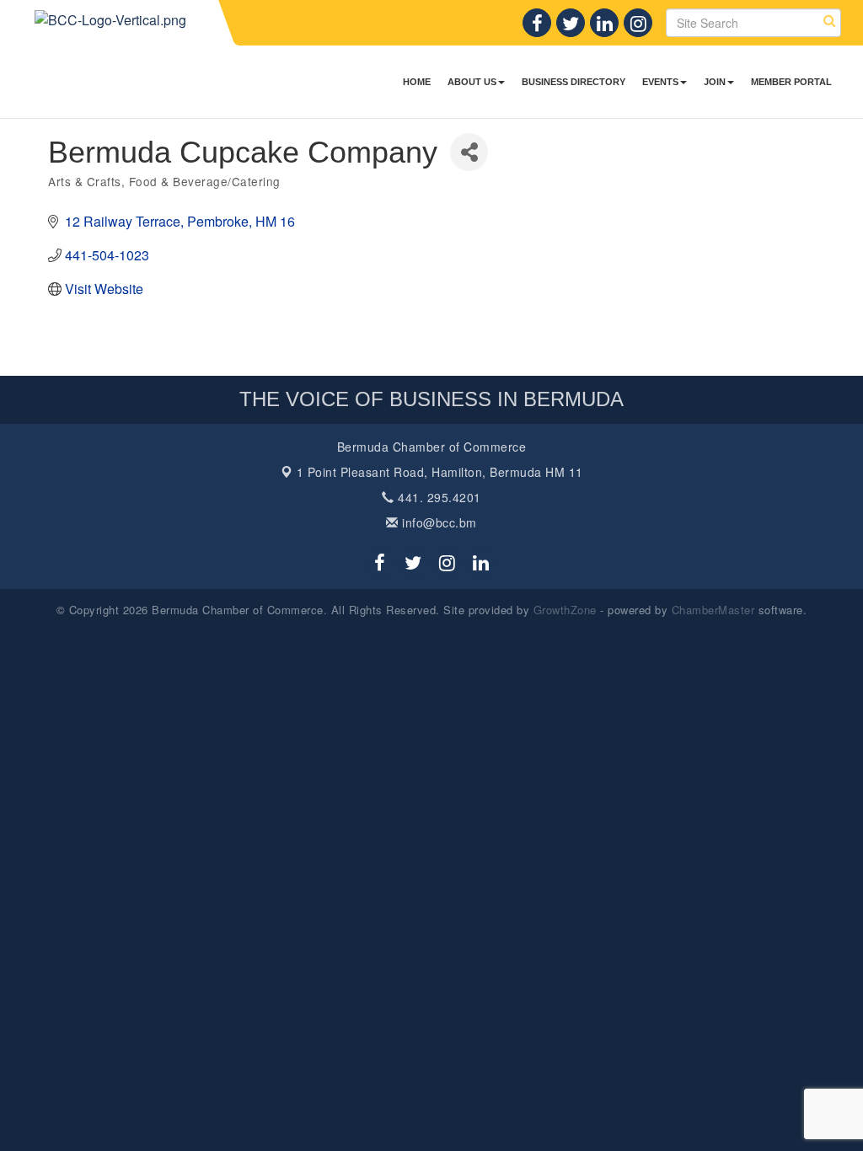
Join (715, 82)
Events (660, 82)
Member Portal (791, 82)
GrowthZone (565, 610)
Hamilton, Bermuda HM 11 (440, 471)
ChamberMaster (713, 610)
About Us (472, 82)
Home (417, 82)
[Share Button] (469, 152)
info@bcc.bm (438, 522)
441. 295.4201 (437, 497)
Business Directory (573, 82)
